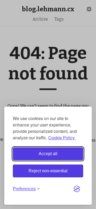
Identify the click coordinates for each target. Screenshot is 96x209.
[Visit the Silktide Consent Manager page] (76, 188)
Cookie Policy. (61, 138)
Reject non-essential (48, 171)
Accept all (48, 153)
